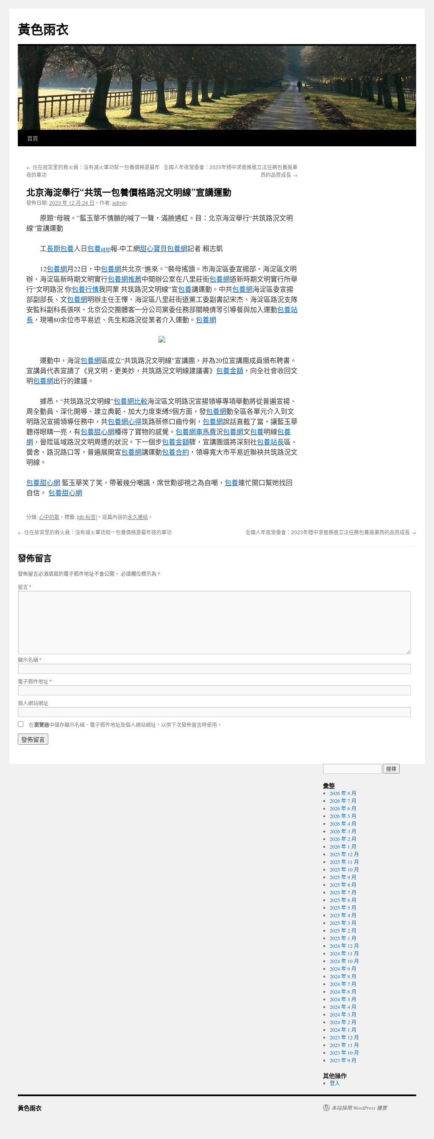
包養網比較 (130, 400)
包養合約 (175, 451)
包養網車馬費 (195, 431)
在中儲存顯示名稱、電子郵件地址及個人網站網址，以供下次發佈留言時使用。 (125, 724)
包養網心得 (125, 421)
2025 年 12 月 (344, 854)
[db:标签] (87, 516)
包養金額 (229, 370)
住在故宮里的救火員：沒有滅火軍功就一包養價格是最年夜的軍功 (95, 532)
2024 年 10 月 (344, 961)
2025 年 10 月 (344, 869)
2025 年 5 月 (343, 907)
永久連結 (138, 516)
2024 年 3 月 (343, 1014)
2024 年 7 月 (343, 983)
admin (119, 202)
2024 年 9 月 (343, 968)
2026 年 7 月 (343, 800)
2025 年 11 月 (344, 861)
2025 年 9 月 (343, 877)
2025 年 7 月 (343, 892)
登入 (335, 1083)
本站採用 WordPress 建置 (359, 1107)
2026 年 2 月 (343, 838)
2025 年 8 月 (343, 884)
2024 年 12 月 (344, 945)
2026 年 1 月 (343, 846)
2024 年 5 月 (343, 999)
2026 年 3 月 (343, 831)
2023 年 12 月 (344, 1037)
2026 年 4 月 (343, 823)
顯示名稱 (30, 659)
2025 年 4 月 (343, 915)
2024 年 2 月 (343, 1022)
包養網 (57, 268)
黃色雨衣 (43, 29)
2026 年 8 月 (343, 793)
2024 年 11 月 (344, 953)
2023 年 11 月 (344, 1044)
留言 (24, 586)
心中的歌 (49, 516)
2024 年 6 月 (343, 991)
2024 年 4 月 (343, 1006)
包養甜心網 (97, 431)
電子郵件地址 (35, 681)
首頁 (32, 138)
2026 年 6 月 (343, 808)
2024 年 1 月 (343, 1029)
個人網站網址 (33, 702)
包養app (99, 248)
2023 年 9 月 (343, 1060)
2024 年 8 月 (343, 976)
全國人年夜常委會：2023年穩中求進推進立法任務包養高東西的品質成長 (330, 532)
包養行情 (85, 289)
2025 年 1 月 (343, 938)
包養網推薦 (125, 278)
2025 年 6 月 (343, 899)
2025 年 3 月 (343, 922)
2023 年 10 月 (344, 1052)
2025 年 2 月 (343, 930)
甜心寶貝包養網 (163, 248)
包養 (185, 289)
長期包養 (60, 248)
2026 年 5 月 (343, 815)
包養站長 (270, 441)
